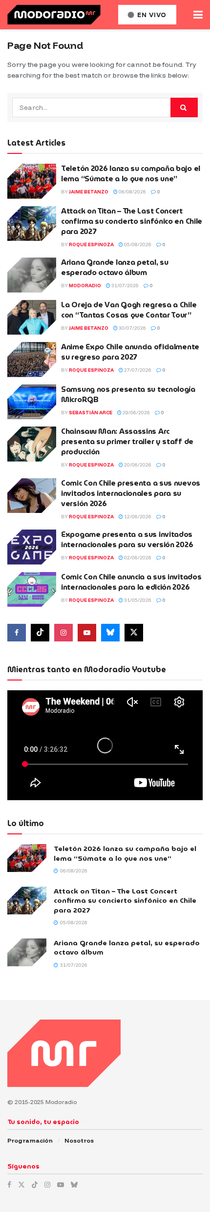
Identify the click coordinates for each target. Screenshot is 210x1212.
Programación (30, 1140)
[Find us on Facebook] (16, 632)
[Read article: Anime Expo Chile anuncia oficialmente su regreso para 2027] (31, 359)
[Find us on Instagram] (63, 632)
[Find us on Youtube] (87, 632)
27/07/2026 (137, 370)
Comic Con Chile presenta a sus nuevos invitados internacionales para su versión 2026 (130, 493)
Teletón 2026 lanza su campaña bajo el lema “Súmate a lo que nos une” (130, 174)
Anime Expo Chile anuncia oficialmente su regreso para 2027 (130, 352)
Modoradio (85, 285)
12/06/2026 (137, 516)
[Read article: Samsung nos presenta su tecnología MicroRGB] (31, 402)
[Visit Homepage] (54, 14)
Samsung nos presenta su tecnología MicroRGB (128, 394)
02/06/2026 (137, 557)
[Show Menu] (198, 14)
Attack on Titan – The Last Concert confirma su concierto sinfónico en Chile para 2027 (131, 221)
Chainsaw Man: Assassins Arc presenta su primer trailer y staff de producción (127, 441)
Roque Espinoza (91, 244)
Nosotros (79, 1140)
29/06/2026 (136, 412)
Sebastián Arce (90, 412)
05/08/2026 (137, 244)
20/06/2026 (137, 465)
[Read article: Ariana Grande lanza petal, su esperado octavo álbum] (31, 275)
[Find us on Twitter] (134, 632)
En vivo (151, 15)
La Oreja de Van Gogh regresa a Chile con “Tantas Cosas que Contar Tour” (128, 310)
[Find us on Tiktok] (40, 632)
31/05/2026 (137, 600)
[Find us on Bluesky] (110, 632)
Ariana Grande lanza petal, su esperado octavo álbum (114, 267)
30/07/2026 (132, 328)
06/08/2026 (132, 192)
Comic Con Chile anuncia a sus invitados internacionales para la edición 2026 (131, 582)
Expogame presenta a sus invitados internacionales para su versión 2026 (127, 540)
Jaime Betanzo (88, 192)
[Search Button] (184, 107)
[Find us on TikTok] (35, 1184)
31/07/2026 (124, 285)
